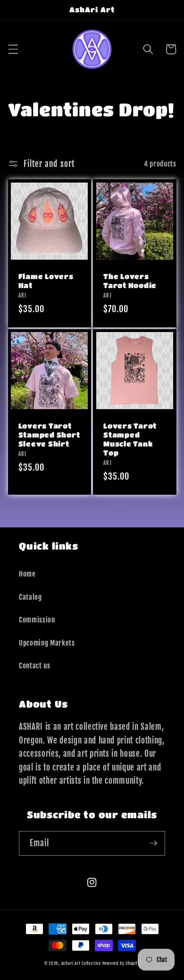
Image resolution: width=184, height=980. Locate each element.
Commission (37, 619)
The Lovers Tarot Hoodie (130, 280)
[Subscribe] (153, 843)
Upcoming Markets (47, 643)
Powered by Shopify (121, 963)
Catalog (30, 597)
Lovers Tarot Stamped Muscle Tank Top (130, 439)
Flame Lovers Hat (46, 280)
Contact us (34, 665)
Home (27, 573)
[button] (12, 49)
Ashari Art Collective (81, 963)
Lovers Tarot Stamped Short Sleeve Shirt (49, 434)
